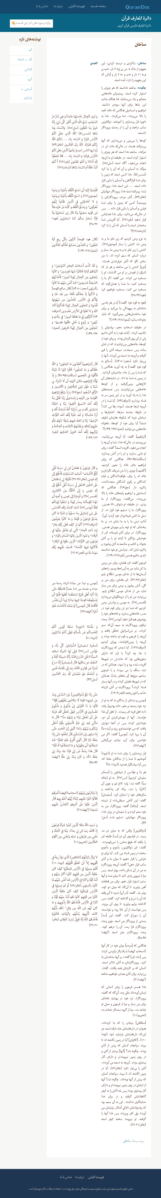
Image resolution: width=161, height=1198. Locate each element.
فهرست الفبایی (77, 7)
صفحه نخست (98, 7)
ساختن (127, 1142)
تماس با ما (42, 7)
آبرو (30, 80)
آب (30, 50)
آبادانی (28, 70)
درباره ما (58, 7)
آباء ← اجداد (25, 60)
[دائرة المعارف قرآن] (132, 7)
